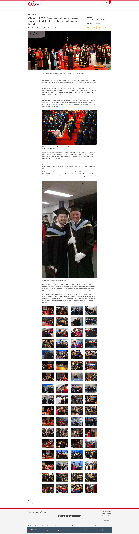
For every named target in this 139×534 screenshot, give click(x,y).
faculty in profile (40, 504)
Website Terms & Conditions (88, 530)
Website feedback (31, 519)
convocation (31, 504)
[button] (89, 27)
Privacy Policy (31, 518)
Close (106, 530)
